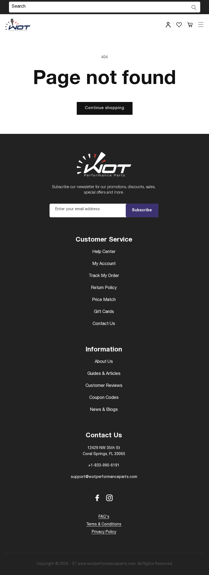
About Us (104, 362)
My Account (104, 264)
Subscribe (142, 210)
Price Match (104, 300)
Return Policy (104, 288)
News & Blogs (104, 410)
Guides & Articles (104, 374)
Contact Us (104, 324)
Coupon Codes (104, 398)
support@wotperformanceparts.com (104, 477)
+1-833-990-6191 (103, 466)
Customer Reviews (103, 386)
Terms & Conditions (103, 524)
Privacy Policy (104, 532)
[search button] (194, 8)
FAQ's (104, 517)
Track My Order (104, 276)
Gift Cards (104, 312)
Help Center (103, 252)
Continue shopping (104, 108)
